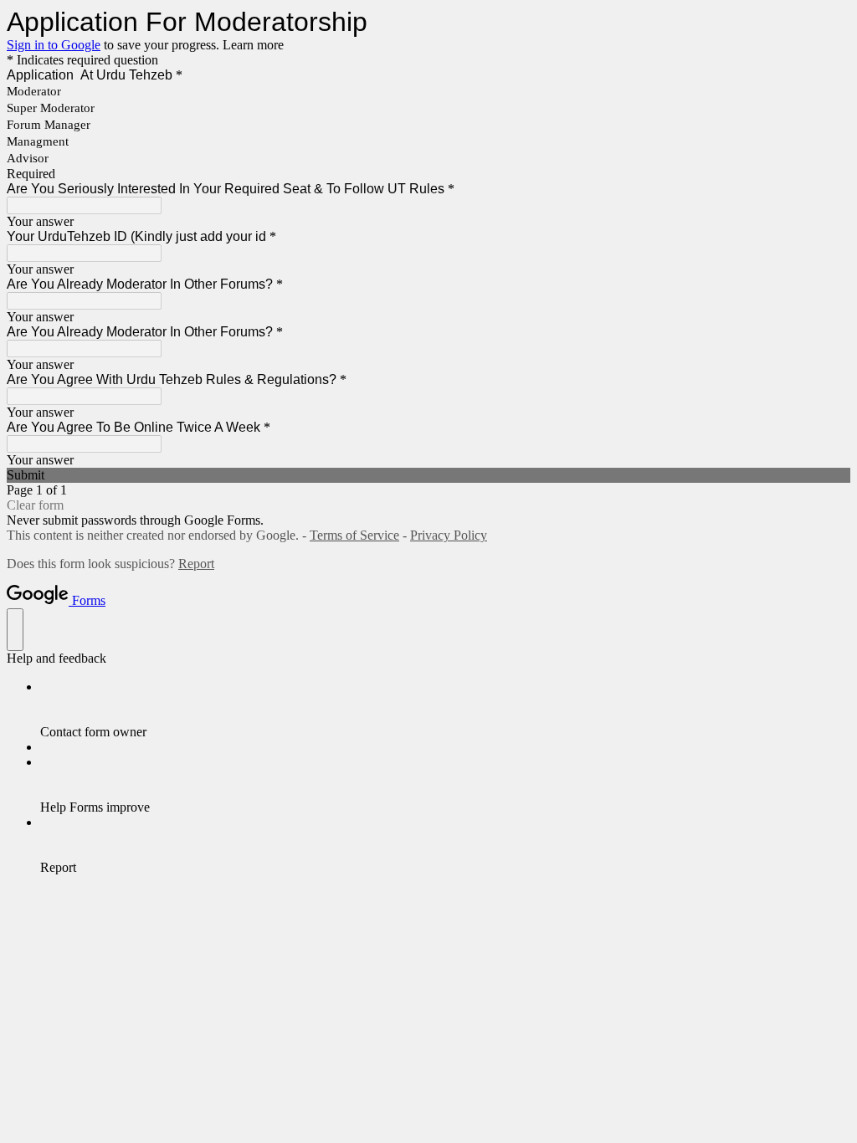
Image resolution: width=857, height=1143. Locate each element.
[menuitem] (445, 709)
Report (196, 563)
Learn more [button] (253, 45)
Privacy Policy (448, 535)
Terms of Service (354, 535)
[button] (428, 475)
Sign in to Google (53, 45)
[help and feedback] (15, 629)
